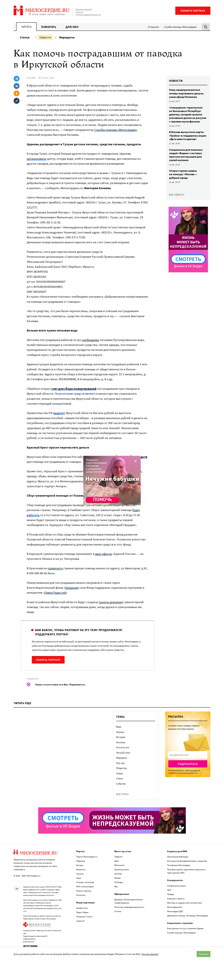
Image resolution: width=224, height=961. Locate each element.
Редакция (80, 861)
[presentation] (187, 755)
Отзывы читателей (85, 882)
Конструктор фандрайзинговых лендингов (187, 861)
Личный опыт (123, 752)
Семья (119, 778)
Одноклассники (121, 869)
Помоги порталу (193, 10)
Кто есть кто (122, 747)
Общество (121, 768)
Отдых (119, 773)
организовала (36, 159)
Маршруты (67, 37)
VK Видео (118, 882)
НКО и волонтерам (85, 886)
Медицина (121, 757)
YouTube (118, 873)
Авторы (79, 865)
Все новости (176, 194)
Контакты (80, 895)
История (120, 737)
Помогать (48, 27)
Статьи (25, 37)
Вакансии (80, 869)
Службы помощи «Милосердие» (115, 130)
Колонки (120, 742)
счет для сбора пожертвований (73, 389)
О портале (153, 26)
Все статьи (122, 794)
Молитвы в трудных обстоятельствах (184, 902)
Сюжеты (80, 873)
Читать (26, 27)
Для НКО (72, 27)
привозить (55, 568)
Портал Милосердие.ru (86, 856)
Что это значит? (149, 954)
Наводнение (33, 678)
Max (116, 886)
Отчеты (117, 911)
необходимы (90, 340)
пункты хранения (111, 602)
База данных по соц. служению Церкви (185, 928)
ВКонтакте (119, 865)
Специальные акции (176, 885)
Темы (78, 878)
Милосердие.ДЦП (175, 911)
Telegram (118, 856)
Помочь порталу (48, 660)
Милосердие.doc (174, 907)
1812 (169, 890)
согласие (193, 770)
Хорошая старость (175, 898)
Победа (170, 894)
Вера (118, 726)
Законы (120, 731)
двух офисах (103, 554)
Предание (71, 588)
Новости (45, 37)
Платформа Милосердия (178, 865)
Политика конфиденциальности (129, 907)
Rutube (117, 878)
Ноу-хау (120, 762)
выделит (59, 413)
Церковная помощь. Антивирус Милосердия (187, 915)
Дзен (116, 861)
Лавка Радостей (55, 592)
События (121, 783)
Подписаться (188, 764)
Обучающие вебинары (177, 856)
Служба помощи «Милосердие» (180, 26)
